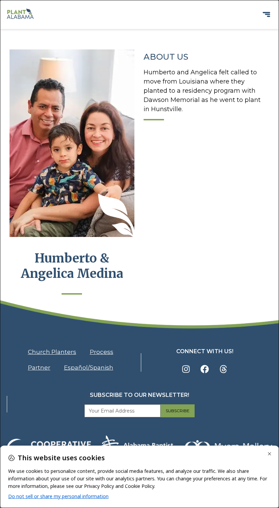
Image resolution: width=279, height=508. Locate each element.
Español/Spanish (88, 367)
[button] (266, 14)
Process (101, 351)
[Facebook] (204, 368)
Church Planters (52, 351)
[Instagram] (186, 368)
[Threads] (223, 368)
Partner (39, 367)
